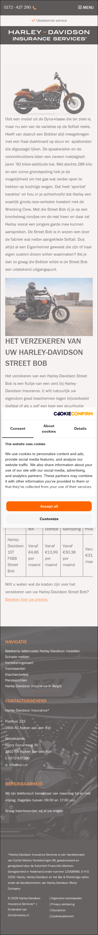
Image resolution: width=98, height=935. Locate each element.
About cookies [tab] (49, 428)
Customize (49, 519)
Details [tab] (80, 428)
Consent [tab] (17, 428)
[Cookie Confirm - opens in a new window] (73, 413)
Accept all (49, 506)
